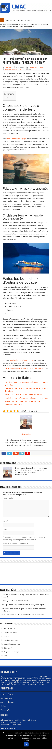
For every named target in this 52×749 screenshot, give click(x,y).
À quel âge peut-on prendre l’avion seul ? (19, 20)
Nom (5, 521)
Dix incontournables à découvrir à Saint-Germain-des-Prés (23, 615)
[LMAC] (26, 8)
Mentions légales (7, 694)
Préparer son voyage (20, 24)
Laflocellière (6, 24)
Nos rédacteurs (6, 698)
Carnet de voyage (10, 632)
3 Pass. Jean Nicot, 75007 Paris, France (22, 720)
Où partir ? (8, 648)
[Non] (49, 739)
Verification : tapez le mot (15, 544)
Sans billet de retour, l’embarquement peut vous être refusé (26, 398)
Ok (26, 744)
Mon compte (5, 710)
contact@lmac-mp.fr (13, 722)
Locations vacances (11, 640)
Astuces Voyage (9, 628)
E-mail (6, 529)
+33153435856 (15, 724)
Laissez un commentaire (13, 69)
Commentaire (8, 498)
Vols (5, 656)
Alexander (8, 67)
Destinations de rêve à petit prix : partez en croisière (23, 394)
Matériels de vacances (12, 644)
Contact (3, 706)
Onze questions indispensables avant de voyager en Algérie (23, 605)
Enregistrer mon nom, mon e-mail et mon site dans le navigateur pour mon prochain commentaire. (24, 538)
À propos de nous (7, 702)
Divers (6, 636)
